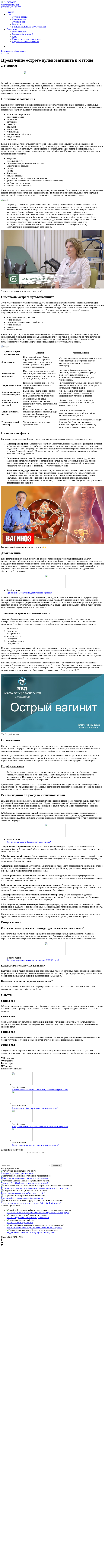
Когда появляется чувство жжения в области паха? (35, 1145)
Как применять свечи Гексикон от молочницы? (29, 842)
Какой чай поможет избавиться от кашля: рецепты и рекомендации (38, 1212)
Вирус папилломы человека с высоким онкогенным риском (40, 1126)
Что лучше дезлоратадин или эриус (17, 1173)
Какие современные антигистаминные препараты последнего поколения (35, 1188)
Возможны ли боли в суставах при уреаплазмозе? (35, 1108)
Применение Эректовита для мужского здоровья (29, 593)
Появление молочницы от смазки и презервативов (24, 1178)
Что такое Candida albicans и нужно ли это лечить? (24, 1183)
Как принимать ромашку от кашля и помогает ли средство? (34, 1227)
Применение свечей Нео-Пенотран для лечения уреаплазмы (40, 1089)
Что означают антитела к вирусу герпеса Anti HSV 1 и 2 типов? (31, 1203)
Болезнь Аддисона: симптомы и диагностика (28, 1217)
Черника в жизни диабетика (20, 1222)
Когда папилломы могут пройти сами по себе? (23, 1193)
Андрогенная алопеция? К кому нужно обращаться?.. (31, 1232)
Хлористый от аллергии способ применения (22, 1198)
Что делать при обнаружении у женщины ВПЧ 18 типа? (33, 960)
